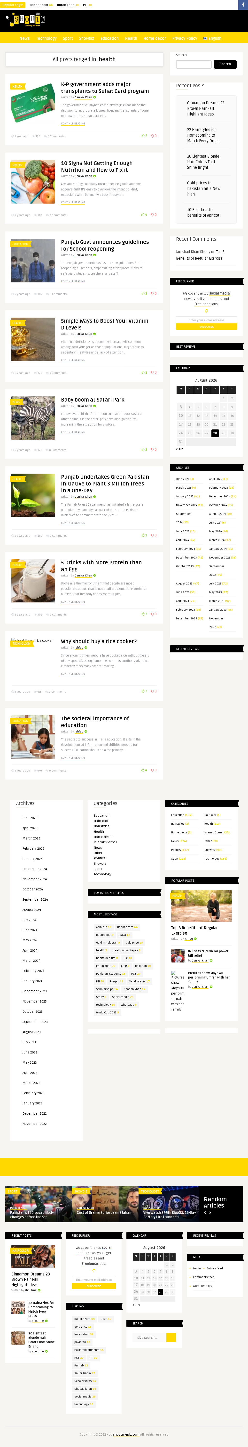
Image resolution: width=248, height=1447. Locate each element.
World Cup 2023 (107, 1012)
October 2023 (185, 566)
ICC (128, 958)
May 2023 (215, 592)
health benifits (107, 958)
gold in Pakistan (108, 943)
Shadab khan (135, 989)
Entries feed (215, 1268)
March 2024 (217, 540)
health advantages (126, 950)
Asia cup (103, 927)
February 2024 (185, 549)
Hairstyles (101, 826)
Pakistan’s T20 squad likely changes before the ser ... (32, 1215)
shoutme (31, 1290)
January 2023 (218, 610)
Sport (68, 38)
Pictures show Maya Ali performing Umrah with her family (209, 977)
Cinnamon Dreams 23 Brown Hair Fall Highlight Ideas (205, 109)
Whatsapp (129, 1005)
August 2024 (217, 514)
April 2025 (215, 479)
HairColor (101, 821)
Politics (99, 858)
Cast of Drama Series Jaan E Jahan (104, 1213)
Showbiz (86, 38)
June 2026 (183, 479)
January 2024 (218, 549)
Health (131, 38)
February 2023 (185, 610)
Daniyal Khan (83, 97)
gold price (134, 943)
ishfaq (79, 648)
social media (122, 997)
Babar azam (41, 5)
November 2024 (186, 505)
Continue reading (73, 123)
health (101, 950)
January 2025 (185, 496)
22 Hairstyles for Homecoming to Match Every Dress (203, 135)
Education (110, 38)
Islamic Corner (105, 842)
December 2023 (186, 557)
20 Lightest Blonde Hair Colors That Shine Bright (203, 162)
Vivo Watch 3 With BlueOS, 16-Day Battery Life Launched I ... (169, 1215)
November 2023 (219, 557)
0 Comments (56, 136)
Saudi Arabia (139, 981)
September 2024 (35, 899)
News (24, 38)
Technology (46, 38)
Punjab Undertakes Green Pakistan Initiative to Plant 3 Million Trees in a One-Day (105, 484)
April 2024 (182, 540)
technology (105, 1005)
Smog (101, 997)
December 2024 (219, 496)
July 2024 (215, 523)
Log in (197, 1268)
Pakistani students (110, 974)
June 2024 (182, 531)
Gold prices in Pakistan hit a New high (203, 189)
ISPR (125, 966)
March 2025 (183, 488)
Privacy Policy (184, 38)
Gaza (124, 935)
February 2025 (218, 488)
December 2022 (186, 618)
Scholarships (107, 989)
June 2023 (182, 592)
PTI (87, 5)
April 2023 (182, 601)
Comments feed (204, 1277)
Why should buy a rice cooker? (99, 641)
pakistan (143, 966)
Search (181, 55)
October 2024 (218, 505)
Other (98, 853)
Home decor (154, 38)
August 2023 (184, 583)
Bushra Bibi (105, 935)
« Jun (179, 449)
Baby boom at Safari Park (92, 400)
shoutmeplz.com (126, 1434)
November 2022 (35, 1124)
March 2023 (217, 601)
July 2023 (215, 583)
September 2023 (35, 1022)
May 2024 (215, 531)
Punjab (116, 981)
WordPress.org (202, 1286)
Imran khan (68, 5)
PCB (136, 974)
